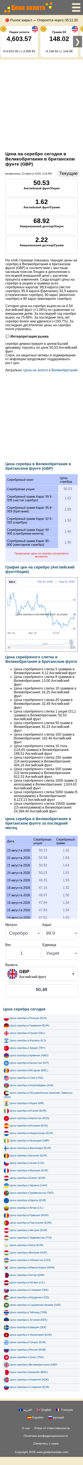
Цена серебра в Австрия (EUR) (28, 1230)
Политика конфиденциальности (46, 1435)
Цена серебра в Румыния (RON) (29, 1215)
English (46, 1409)
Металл (11, 925)
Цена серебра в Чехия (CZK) (27, 1163)
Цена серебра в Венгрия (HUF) (28, 1252)
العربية (27, 1409)
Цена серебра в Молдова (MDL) (29, 1070)
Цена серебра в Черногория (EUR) (31, 1334)
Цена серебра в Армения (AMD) (29, 1055)
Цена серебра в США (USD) (26, 1077)
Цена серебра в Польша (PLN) (28, 1018)
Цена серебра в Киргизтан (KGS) (29, 1118)
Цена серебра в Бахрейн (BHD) (29, 1372)
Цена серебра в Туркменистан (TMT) (32, 1192)
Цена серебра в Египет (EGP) (27, 1177)
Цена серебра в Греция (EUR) (28, 1342)
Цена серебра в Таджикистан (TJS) (31, 1237)
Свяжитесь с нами (46, 1443)
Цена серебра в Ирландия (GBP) (29, 1140)
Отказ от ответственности (52, 1428)
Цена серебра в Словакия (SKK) (29, 1290)
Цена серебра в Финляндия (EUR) (30, 1148)
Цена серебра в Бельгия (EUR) (28, 1155)
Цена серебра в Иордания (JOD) (29, 1297)
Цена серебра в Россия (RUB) (28, 1349)
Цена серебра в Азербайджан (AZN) (31, 1085)
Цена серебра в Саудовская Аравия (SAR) (35, 1304)
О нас (26, 1428)
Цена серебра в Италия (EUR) (28, 1110)
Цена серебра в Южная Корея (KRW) (32, 1267)
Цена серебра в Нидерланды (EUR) (31, 1133)
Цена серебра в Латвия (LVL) (27, 1282)
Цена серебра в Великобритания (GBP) (33, 1364)
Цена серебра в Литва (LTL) (26, 1207)
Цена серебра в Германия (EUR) (29, 1025)
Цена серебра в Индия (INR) (27, 1103)
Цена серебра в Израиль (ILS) (28, 1040)
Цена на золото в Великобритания (50, 370)
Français (66, 1409)
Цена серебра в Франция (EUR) (29, 1170)
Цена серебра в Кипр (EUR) (26, 1245)
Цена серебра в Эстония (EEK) (28, 1319)
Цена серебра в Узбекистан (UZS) (30, 1260)
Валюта (11, 965)
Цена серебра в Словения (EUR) (29, 1387)
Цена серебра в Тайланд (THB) (28, 1312)
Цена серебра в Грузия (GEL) (27, 1033)
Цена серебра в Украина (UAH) (28, 1185)
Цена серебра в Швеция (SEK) (28, 1327)
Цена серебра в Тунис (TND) (27, 1357)
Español (37, 1417)
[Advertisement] (41, 104)
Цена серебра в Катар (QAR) (27, 1275)
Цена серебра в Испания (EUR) (29, 1125)
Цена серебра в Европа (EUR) (28, 1200)
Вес (8, 945)
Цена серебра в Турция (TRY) (27, 1048)
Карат (47, 925)
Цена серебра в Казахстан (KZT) (29, 1062)
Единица (49, 945)
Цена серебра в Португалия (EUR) (31, 1222)
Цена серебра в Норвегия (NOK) (29, 1379)
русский (58, 1417)
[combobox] (41, 974)
